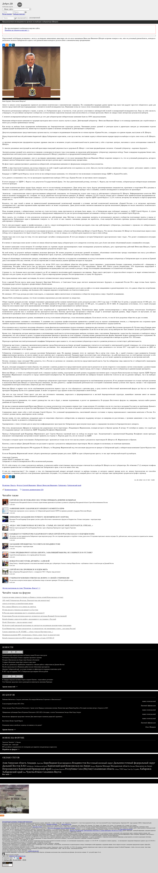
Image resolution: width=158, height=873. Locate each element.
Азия (4, 762)
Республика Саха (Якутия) (78, 768)
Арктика (40, 763)
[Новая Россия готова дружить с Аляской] (5, 565)
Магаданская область (120, 766)
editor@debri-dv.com (66, 824)
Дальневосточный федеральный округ (134, 762)
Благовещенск (65, 763)
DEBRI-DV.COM (13, 856)
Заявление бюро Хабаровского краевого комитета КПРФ (36, 508)
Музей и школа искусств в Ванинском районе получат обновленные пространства (26, 667)
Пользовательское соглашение (9, 821)
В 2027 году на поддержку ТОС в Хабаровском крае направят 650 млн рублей (25, 671)
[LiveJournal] (13, 45)
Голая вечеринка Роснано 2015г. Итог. (13, 704)
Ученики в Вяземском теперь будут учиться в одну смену (19, 662)
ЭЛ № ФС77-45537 (37, 826)
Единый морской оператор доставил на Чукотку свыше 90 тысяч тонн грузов (24, 655)
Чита (24, 772)
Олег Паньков (150, 727)
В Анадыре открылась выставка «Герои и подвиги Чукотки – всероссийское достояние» (27, 679)
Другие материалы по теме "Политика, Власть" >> (21, 588)
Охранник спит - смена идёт (10, 744)
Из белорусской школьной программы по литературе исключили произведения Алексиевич (36, 625)
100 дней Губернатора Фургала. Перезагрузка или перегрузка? (26, 600)
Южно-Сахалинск (44, 771)
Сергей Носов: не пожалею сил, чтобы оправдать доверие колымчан (42, 500)
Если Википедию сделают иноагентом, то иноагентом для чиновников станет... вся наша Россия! (39, 628)
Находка (132, 766)
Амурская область (17, 762)
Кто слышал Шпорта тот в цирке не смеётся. (19, 607)
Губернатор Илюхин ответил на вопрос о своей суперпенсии (39, 578)
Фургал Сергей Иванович (26, 485)
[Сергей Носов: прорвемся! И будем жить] (5, 574)
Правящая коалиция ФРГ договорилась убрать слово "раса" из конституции (31, 635)
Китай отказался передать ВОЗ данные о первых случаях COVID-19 (28, 638)
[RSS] (2, 816)
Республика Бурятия (58, 769)
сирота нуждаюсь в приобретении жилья (17, 603)
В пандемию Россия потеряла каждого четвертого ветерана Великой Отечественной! (34, 616)
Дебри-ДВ (7, 3)
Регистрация (7, 14)
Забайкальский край (40, 766)
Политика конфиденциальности (24, 821)
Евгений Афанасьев (148, 706)
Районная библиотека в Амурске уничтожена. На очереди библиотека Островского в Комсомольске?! (31, 699)
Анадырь (31, 762)
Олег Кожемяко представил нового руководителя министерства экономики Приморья (27, 682)
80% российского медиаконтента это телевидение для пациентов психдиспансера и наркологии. (29, 747)
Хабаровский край (74, 485)
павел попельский (149, 701)
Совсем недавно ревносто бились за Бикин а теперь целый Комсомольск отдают (32, 597)
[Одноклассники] (7, 45)
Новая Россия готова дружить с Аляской (29, 561)
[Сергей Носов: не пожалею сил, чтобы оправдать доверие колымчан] (5, 504)
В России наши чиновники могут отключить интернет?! (23, 613)
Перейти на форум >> (11, 749)
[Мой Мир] (10, 45)
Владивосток (79, 762)
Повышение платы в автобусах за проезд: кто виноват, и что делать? (22, 725)
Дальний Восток (11, 765)
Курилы (99, 766)
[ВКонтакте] (3, 45)
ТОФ (121, 769)
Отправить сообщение (51, 824)
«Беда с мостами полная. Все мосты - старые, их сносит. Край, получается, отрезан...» (51, 525)
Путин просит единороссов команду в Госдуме (20, 610)
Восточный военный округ (100, 763)
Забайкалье (30, 766)
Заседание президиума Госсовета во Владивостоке (34, 544)
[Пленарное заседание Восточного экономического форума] (5, 521)
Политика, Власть (9, 485)
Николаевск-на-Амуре (143, 766)
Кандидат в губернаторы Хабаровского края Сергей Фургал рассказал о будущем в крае (51, 534)
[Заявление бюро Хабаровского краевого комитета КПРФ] (5, 513)
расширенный (34, 17)
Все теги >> (7, 774)
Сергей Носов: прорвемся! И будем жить (28, 569)
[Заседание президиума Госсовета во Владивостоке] (5, 549)
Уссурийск (136, 769)
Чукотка (30, 771)
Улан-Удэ (130, 769)
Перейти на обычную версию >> (17, 30)
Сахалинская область (103, 768)
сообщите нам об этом (33, 851)
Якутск (57, 771)
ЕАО (23, 765)
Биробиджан (50, 762)
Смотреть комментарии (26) (32, 490)
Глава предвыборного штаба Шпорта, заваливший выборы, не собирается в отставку (51, 552)
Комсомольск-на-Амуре (78, 765)
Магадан (106, 766)
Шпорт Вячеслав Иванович (47, 485)
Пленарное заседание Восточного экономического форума (39, 517)
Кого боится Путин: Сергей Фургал (12, 721)
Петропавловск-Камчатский (16, 768)
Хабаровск (62, 485)
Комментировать (11, 490)
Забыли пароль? (19, 14)
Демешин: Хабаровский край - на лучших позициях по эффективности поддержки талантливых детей (31, 669)
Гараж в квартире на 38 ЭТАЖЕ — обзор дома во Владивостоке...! (27, 632)
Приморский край (41, 768)
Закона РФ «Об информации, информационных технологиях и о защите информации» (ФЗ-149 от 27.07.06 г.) (96, 830)
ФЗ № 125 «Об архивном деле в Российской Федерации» (61, 828)
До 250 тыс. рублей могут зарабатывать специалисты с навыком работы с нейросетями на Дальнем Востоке (33, 664)
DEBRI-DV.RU (21, 856)
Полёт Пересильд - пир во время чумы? (17, 622)
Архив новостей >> (10, 687)
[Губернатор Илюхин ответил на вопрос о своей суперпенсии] (5, 582)
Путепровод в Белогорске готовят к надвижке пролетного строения (22, 657)
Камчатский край (56, 765)
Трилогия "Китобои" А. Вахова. (11, 742)
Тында (125, 769)
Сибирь (117, 769)
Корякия (93, 766)
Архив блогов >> (9, 729)
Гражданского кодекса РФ (126, 829)
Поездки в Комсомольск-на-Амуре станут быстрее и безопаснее (20, 660)
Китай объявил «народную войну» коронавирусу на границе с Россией (29, 619)
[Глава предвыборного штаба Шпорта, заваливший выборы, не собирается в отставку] (5, 557)
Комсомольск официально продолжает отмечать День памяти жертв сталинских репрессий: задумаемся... (32, 716)
